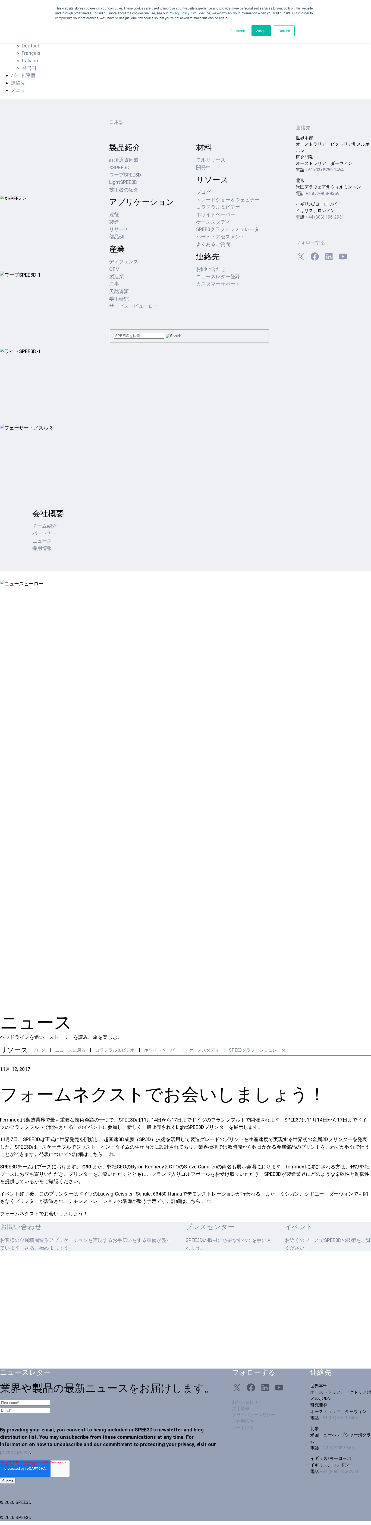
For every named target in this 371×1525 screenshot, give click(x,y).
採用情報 (42, 548)
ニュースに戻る (70, 1050)
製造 (114, 222)
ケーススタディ (213, 222)
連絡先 (18, 83)
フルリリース (210, 160)
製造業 (116, 276)
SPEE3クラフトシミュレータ (227, 229)
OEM (114, 269)
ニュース (42, 541)
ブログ (203, 192)
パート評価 (23, 75)
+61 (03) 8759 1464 (325, 169)
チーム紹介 (44, 526)
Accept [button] (261, 30)
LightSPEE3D (123, 182)
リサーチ (119, 229)
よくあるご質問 (213, 244)
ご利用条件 (243, 1421)
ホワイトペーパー (215, 214)
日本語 (116, 122)
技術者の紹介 (124, 190)
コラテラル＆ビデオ (218, 207)
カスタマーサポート (218, 284)
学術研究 (119, 299)
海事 (114, 284)
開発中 (203, 167)
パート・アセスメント (220, 236)
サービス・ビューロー (133, 306)
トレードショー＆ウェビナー (228, 200)
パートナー (44, 533)
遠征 (114, 214)
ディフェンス (124, 261)
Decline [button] (284, 30)
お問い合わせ (210, 269)
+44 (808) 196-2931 (325, 217)
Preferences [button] (239, 30)
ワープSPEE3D (125, 175)
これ (109, 1154)
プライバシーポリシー (253, 1414)
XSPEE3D (119, 167)
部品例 (116, 236)
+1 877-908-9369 (322, 193)
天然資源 (119, 291)
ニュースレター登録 (218, 276)
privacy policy (15, 1452)
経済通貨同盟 (124, 160)
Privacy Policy (179, 13)
